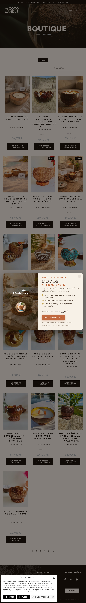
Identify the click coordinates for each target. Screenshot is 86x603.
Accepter (9, 597)
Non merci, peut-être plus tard (55, 326)
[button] (54, 577)
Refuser (23, 597)
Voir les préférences (43, 597)
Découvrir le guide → (53, 317)
